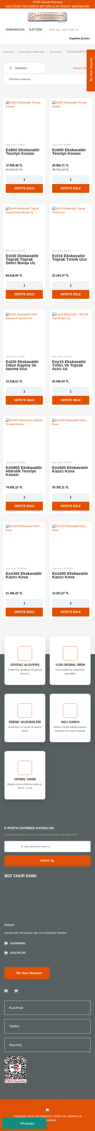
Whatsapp (27, 1123)
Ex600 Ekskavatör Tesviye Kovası (69, 152)
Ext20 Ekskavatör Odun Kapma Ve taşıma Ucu (22, 365)
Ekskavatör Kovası (79, 51)
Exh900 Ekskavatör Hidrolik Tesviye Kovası (24, 471)
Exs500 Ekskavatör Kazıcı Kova (70, 469)
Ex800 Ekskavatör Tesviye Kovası (23, 152)
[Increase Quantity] (40, 179)
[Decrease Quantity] (8, 179)
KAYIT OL (47, 860)
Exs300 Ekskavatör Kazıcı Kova (24, 575)
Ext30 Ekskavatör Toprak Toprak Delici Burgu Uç (22, 259)
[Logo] (47, 17)
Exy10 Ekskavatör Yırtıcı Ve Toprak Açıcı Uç (69, 365)
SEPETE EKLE (24, 188)
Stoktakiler (21, 68)
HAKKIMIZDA (15, 29)
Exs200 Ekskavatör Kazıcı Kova (70, 575)
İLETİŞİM (35, 29)
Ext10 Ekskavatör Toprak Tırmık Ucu (69, 258)
